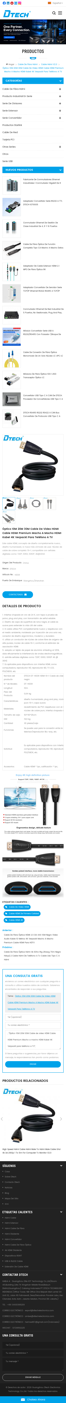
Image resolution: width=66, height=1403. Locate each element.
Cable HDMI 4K (16, 920)
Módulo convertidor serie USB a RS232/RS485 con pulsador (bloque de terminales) (42, 332)
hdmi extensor (11, 1223)
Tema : (33, 1003)
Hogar (11, 64)
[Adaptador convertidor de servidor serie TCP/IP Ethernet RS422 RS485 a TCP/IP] (12, 293)
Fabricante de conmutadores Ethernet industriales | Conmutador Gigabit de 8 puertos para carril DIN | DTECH (42, 181)
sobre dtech (10, 1176)
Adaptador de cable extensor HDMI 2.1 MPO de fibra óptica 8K (41, 267)
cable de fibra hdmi (13, 89)
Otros (5, 154)
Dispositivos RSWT (13, 1255)
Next (61, 1119)
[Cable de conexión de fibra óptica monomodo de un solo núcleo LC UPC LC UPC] (12, 358)
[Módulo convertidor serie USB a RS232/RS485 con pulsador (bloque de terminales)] (12, 337)
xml (6, 1204)
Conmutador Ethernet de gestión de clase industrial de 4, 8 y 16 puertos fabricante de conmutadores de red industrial (41, 224)
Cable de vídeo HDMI (19, 907)
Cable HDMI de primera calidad (24, 913)
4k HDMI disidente (13, 1250)
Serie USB (7, 161)
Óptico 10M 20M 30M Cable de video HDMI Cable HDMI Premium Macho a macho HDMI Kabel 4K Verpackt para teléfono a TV (33, 1003)
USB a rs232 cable (14, 1261)
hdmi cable (10, 1217)
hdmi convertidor (13, 1239)
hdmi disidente (12, 1234)
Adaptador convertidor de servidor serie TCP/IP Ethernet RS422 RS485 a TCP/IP (42, 289)
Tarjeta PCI (8, 139)
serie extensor (10, 111)
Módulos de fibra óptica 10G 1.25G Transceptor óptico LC (39, 376)
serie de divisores (12, 103)
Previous (2, 1119)
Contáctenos (16, 594)
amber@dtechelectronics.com (39, 1316)
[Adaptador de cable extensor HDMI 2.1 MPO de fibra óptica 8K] (12, 272)
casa (7, 1171)
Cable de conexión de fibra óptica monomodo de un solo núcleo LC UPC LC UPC (43, 354)
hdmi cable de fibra (14, 1228)
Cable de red (10, 132)
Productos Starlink (12, 125)
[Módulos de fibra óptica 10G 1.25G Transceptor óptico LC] (12, 380)
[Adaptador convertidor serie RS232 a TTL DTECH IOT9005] (12, 207)
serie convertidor (12, 118)
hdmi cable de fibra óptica (18, 1244)
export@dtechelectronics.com (39, 1310)
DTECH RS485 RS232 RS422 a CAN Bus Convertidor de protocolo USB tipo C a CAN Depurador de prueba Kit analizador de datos (42, 414)
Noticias (8, 1187)
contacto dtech (12, 1182)
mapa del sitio (11, 1198)
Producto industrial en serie (17, 96)
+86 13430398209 (16, 1304)
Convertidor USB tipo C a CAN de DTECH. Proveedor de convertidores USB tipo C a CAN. (43, 397)
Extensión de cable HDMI (16, 1266)
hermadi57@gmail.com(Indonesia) (42, 1322)
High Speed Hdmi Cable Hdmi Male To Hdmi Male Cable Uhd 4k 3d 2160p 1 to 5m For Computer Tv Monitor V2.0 (31, 1151)
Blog (7, 1193)
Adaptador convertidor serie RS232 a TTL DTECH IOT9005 (42, 203)
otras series (9, 147)
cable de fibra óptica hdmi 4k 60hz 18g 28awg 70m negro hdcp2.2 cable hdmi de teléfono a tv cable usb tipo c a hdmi (32, 955)
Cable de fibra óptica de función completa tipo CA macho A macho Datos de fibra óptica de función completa (43, 246)
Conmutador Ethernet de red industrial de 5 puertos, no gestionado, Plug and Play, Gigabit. (43, 311)
